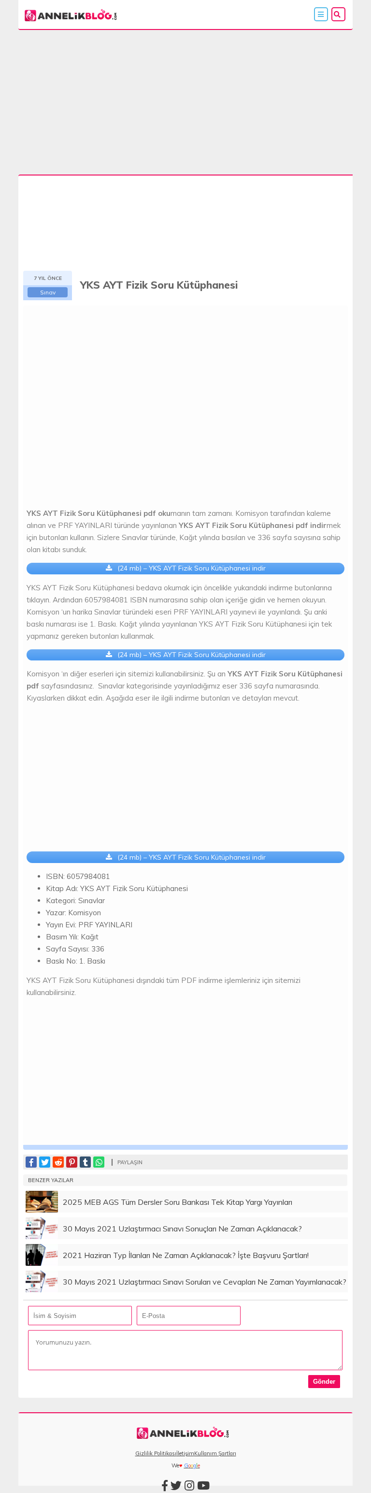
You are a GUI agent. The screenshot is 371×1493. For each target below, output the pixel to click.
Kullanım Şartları (215, 1453)
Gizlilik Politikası (155, 1453)
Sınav (48, 292)
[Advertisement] (186, 103)
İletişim (185, 1453)
